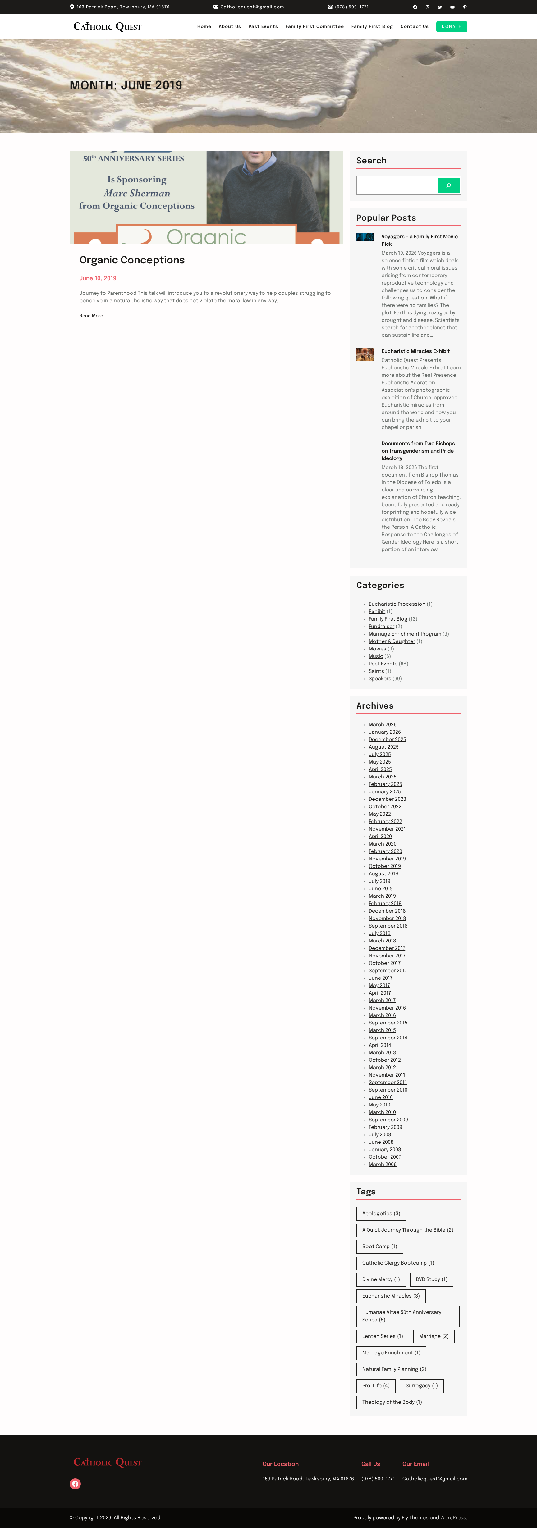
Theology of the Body (392, 1402)
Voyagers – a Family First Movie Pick (420, 240)
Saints (376, 671)
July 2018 (380, 933)
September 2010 (388, 1090)
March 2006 (383, 1164)
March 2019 (382, 896)
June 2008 (381, 1142)
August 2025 (384, 747)
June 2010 (381, 1097)
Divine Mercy (381, 1279)
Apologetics (381, 1213)
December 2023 (387, 799)
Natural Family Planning (394, 1369)
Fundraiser (381, 626)
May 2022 (380, 814)
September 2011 (388, 1082)
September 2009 (388, 1120)
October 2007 (385, 1157)
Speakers (380, 679)
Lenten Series (382, 1336)
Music (376, 656)
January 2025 (385, 792)
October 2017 (385, 963)
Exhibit (377, 611)
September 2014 (388, 1038)
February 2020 (385, 851)
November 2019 (387, 859)
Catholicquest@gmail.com (252, 7)
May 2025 (380, 762)
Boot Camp (379, 1246)
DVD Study (432, 1279)
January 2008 (385, 1149)
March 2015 (382, 1030)
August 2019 (383, 874)
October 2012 (385, 1060)
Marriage (434, 1336)
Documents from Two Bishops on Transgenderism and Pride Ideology (418, 451)
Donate (452, 27)
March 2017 (382, 1000)
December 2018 (387, 911)
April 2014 (380, 1045)
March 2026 (383, 725)
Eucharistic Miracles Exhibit (416, 351)
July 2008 (380, 1135)
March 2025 (383, 777)
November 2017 (387, 956)
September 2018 (388, 926)
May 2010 (379, 1105)
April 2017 (380, 993)
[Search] (449, 185)
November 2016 (387, 1008)
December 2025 (387, 739)
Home (204, 27)
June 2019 (381, 889)
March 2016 (382, 1015)
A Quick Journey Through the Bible (407, 1230)
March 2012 (382, 1067)
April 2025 (380, 769)
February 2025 (385, 784)
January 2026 (385, 732)
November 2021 (387, 829)
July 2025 (380, 754)
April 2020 (380, 836)
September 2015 (388, 1023)
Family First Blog (388, 619)
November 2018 (387, 918)
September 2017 (388, 971)
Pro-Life (376, 1386)
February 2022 (385, 821)
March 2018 (382, 941)
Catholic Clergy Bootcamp (398, 1263)
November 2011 (387, 1075)
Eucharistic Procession (397, 604)
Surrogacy (422, 1386)
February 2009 (385, 1127)
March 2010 (382, 1112)
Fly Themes (415, 1518)
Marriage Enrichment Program (405, 634)
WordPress (453, 1518)
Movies (377, 649)
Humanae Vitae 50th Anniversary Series (401, 1316)
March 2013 (382, 1053)
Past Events (383, 664)
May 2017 (379, 985)
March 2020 (383, 844)
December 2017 (387, 948)
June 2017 (380, 978)
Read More (91, 316)
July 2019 (379, 881)
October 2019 (385, 866)
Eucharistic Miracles (391, 1296)
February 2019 (385, 903)
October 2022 (385, 807)
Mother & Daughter (392, 641)
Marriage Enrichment (391, 1353)
